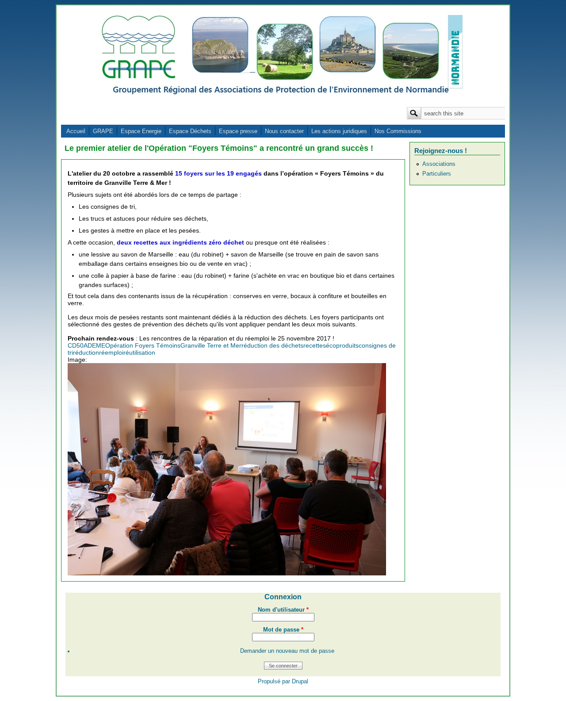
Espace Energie (141, 131)
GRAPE (103, 131)
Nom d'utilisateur (283, 610)
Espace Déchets (190, 131)
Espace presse (238, 131)
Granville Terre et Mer (210, 345)
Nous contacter (284, 131)
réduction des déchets (272, 345)
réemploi (111, 352)
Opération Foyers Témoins (142, 345)
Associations (438, 164)
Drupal (300, 681)
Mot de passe (283, 630)
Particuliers (436, 174)
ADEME (94, 345)
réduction (86, 352)
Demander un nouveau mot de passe (287, 651)
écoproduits (342, 345)
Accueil (75, 131)
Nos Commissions (398, 131)
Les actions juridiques (339, 131)
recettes (314, 345)
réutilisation (139, 352)
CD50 (76, 345)
